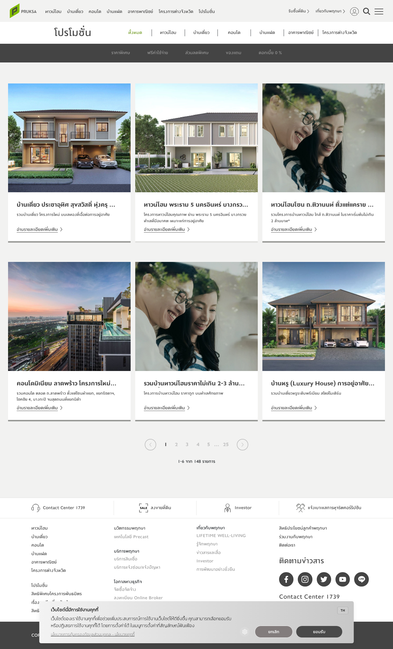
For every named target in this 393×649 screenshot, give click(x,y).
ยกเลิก (273, 632)
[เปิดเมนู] (379, 11)
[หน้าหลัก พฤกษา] (23, 10)
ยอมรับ (319, 632)
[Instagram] (307, 579)
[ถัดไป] (242, 444)
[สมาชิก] (354, 11)
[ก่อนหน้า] (150, 444)
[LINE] (363, 579)
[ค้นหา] (366, 11)
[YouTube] (344, 579)
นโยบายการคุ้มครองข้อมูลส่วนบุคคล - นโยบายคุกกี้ (93, 634)
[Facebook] (288, 579)
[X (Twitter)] (326, 579)
